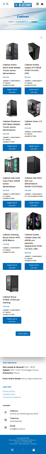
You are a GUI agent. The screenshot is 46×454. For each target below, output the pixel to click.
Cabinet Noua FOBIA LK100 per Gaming (11, 300)
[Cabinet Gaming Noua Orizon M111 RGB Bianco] (12, 221)
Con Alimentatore (35, 196)
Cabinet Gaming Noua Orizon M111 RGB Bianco (11, 237)
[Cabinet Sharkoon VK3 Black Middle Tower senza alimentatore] (12, 108)
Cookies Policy (9, 394)
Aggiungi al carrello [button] (12, 90)
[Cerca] (7, 4)
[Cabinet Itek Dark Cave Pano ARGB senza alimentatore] (12, 164)
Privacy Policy (9, 391)
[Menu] (4, 4)
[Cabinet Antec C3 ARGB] (34, 108)
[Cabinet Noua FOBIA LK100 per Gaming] (12, 283)
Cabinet (6, 81)
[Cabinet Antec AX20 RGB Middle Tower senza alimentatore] (12, 51)
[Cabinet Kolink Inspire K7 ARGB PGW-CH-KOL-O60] (34, 51)
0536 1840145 (16, 421)
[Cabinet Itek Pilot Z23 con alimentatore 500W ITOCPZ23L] (34, 164)
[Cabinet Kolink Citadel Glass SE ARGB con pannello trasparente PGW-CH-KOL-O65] (34, 221)
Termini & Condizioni (12, 397)
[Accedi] (37, 4)
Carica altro (23, 334)
